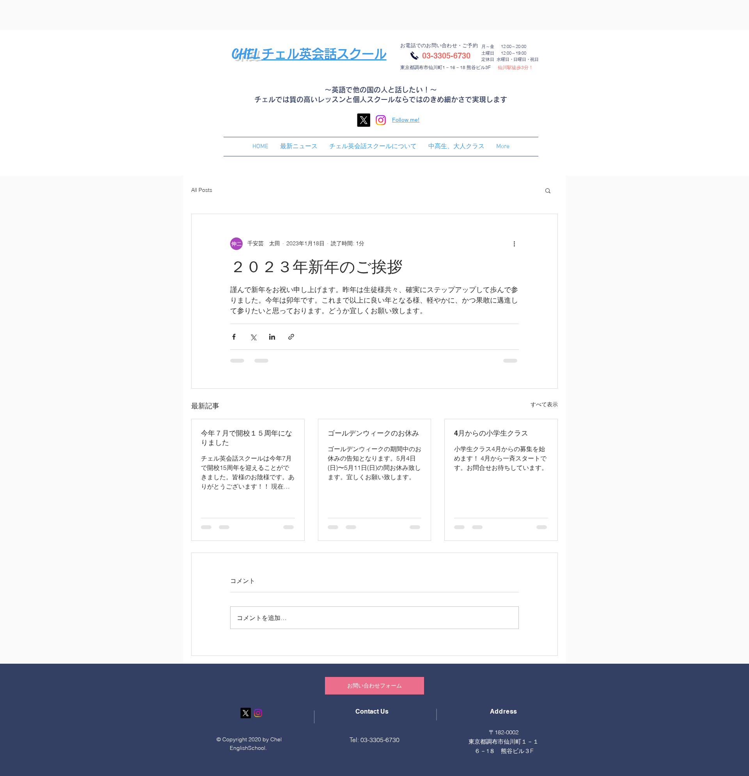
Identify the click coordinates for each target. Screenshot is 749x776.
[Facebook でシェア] (234, 336)
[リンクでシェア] (291, 336)
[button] (548, 190)
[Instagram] (380, 120)
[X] (363, 120)
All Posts (201, 189)
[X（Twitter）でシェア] (253, 336)
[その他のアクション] (514, 243)
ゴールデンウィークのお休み (373, 433)
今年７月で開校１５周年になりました (246, 437)
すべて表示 (544, 404)
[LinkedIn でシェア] (272, 336)
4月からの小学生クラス (491, 433)
